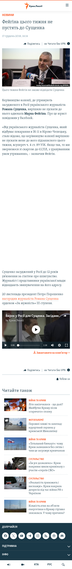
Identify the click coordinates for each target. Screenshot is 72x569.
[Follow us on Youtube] (21, 535)
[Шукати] (63, 564)
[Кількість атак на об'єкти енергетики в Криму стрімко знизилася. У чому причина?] (15, 506)
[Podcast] (54, 535)
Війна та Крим (37, 400)
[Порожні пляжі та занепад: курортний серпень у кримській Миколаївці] (15, 424)
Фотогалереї (36, 420)
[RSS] (45, 535)
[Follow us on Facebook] (5, 535)
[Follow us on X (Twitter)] (13, 535)
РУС (49, 564)
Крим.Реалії (16, 320)
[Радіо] (8, 564)
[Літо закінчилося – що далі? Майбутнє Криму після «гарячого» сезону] (15, 404)
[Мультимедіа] (22, 564)
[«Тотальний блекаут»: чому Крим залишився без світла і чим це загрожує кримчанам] (15, 443)
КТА (36, 564)
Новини (8, 15)
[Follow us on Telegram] (29, 535)
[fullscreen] (66, 345)
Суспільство (36, 459)
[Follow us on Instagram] (37, 535)
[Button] (32, 44)
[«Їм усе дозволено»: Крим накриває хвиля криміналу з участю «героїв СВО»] (15, 463)
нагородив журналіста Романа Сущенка (30, 299)
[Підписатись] (62, 535)
